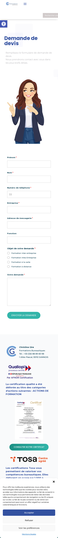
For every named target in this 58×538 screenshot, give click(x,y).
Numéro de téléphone (19, 188)
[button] (53, 481)
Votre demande (16, 275)
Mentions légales (29, 534)
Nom (10, 173)
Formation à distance (21, 266)
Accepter (29, 512)
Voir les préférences (29, 528)
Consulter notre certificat (29, 447)
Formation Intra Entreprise (23, 257)
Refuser (29, 520)
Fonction (11, 233)
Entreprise (13, 203)
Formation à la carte (20, 262)
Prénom (12, 157)
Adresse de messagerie (20, 218)
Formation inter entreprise (23, 253)
